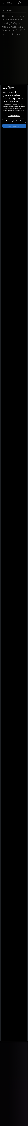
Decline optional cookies (14, 121)
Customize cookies (14, 115)
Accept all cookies (14, 126)
